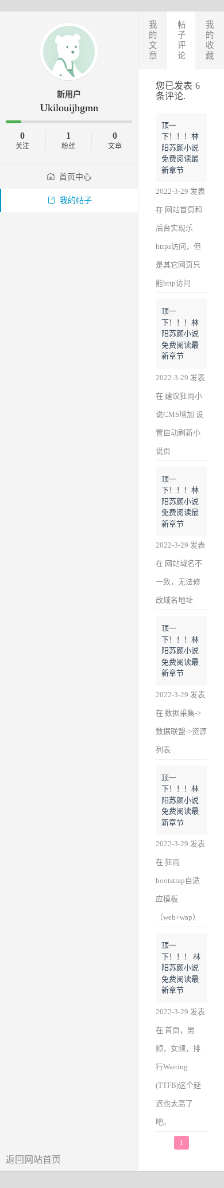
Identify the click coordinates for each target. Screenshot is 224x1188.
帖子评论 (181, 40)
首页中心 (75, 177)
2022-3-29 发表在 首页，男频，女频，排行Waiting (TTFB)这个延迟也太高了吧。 (180, 1066)
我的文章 (153, 40)
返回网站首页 (33, 1159)
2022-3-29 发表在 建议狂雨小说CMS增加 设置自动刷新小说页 (180, 414)
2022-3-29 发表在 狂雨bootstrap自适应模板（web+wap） (180, 880)
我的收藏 (210, 40)
